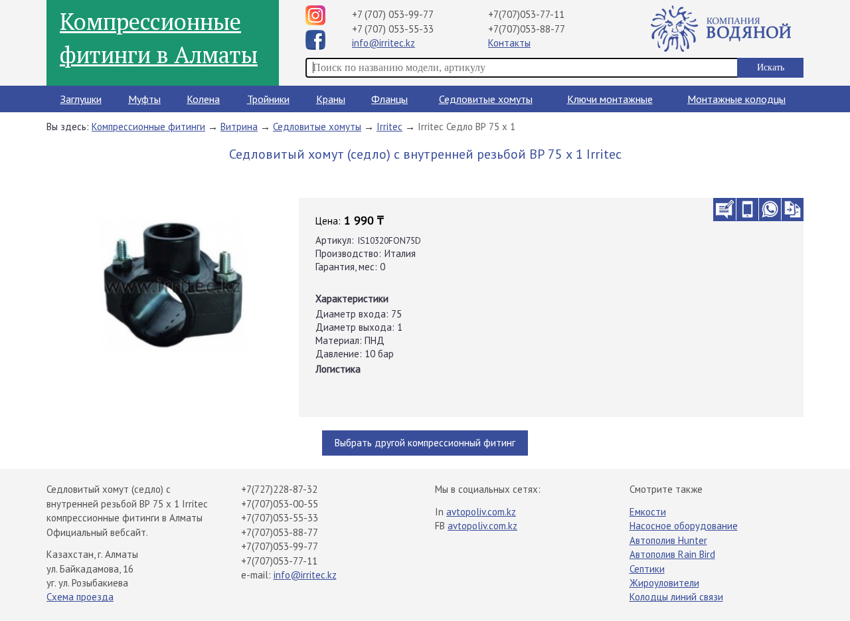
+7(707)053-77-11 (526, 14)
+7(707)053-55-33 (279, 517)
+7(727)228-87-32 (279, 489)
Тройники (268, 99)
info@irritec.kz (383, 43)
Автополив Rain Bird (672, 554)
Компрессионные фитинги (148, 126)
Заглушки (81, 99)
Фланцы (389, 99)
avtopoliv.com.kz (481, 511)
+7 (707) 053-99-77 (393, 14)
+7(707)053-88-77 (526, 29)
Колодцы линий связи (676, 596)
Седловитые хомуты (486, 99)
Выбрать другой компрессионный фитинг (425, 442)
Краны (330, 99)
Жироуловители (664, 583)
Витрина (239, 126)
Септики (647, 569)
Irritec (389, 126)
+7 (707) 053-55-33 (393, 29)
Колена (203, 99)
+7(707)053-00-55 (279, 503)
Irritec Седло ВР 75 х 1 (466, 126)
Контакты (509, 43)
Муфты (144, 99)
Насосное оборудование (684, 525)
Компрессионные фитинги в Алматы (159, 38)
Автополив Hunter (668, 540)
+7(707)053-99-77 (279, 546)
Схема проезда (80, 596)
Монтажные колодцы (736, 99)
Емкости (648, 511)
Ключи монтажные (610, 99)
